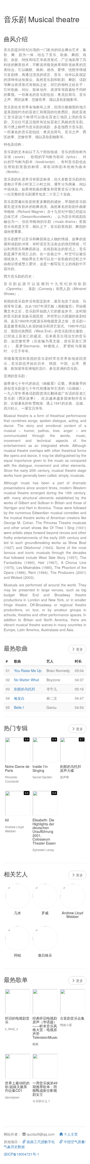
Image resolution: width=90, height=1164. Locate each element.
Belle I (19, 707)
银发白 (19, 698)
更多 (79, 649)
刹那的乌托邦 (24, 688)
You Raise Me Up (28, 670)
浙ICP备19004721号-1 (21, 1154)
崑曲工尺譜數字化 (40, 1141)
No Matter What (26, 679)
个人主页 (70, 1134)
